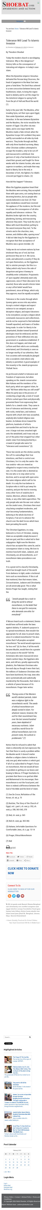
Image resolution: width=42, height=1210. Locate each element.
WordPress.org (8, 1189)
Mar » (9, 1172)
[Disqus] (23, 951)
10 (28, 1159)
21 (17, 1165)
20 (13, 1165)
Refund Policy (26, 1197)
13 (13, 1162)
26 (9, 1168)
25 (5, 1168)
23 (25, 1165)
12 (9, 1162)
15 (21, 1162)
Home (16, 29)
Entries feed (7, 1185)
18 (5, 1165)
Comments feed (8, 1187)
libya (8, 916)
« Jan (5, 1172)
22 (21, 1165)
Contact (17, 1197)
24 (28, 1165)
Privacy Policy (8, 1197)
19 (9, 1165)
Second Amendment (18, 916)
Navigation (19, 21)
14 (17, 1162)
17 (28, 1162)
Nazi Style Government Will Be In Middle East (24, 923)
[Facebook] (18, 896)
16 (25, 1162)
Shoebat (10, 47)
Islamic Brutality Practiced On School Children (22, 920)
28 (17, 1168)
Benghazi (29, 913)
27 (13, 1168)
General (30, 47)
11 (5, 1162)
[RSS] (10, 896)
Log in (5, 1183)
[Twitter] (14, 896)
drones (37, 913)
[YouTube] (23, 896)
